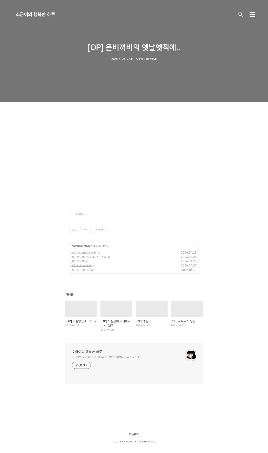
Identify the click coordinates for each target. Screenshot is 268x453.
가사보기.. (80, 213)
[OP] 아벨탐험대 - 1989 (83, 252)
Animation (77, 245)
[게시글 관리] (85, 230)
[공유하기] (80, 230)
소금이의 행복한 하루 (35, 14)
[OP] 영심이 (77, 261)
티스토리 (134, 434)
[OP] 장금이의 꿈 (80, 269)
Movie (87, 245)
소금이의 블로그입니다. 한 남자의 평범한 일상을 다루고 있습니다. (107, 357)
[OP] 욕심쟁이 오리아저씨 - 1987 (88, 256)
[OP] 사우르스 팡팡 (81, 265)
